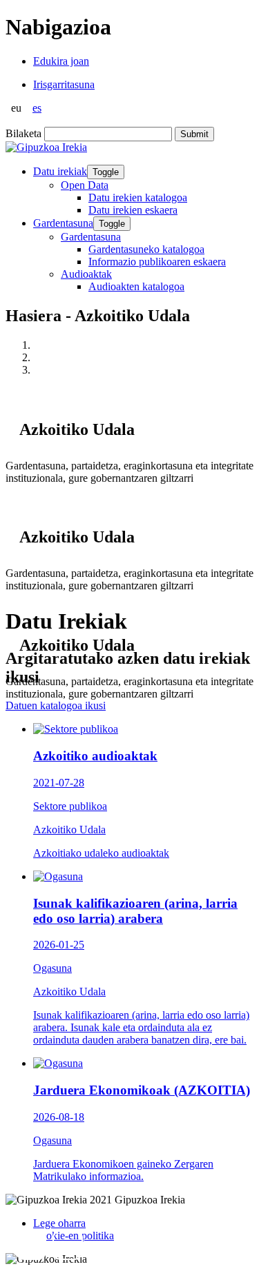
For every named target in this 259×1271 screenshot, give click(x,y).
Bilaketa (23, 133)
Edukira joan (61, 61)
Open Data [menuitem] (84, 185)
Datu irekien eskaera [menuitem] (133, 210)
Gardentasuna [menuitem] (91, 237)
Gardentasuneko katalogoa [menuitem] (146, 249)
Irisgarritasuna (64, 84)
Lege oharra (59, 1223)
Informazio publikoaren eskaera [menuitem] (157, 261)
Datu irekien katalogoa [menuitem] (137, 197)
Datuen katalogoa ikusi (56, 705)
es (36, 108)
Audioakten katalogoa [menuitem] (136, 286)
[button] (31, 1245)
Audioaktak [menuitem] (86, 274)
